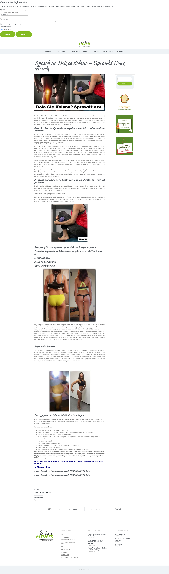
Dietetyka (61, 51)
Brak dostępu (118, 544)
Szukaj (124, 83)
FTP (4, 29)
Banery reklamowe (120, 534)
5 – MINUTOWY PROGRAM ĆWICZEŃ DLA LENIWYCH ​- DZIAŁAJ (95, 542)
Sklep (96, 51)
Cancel (7, 34)
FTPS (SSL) (10, 29)
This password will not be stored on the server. (13, 22)
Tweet (36, 492)
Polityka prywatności (70, 557)
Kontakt (120, 51)
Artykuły (49, 51)
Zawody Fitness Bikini (78, 51)
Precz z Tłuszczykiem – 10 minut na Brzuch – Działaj (97, 549)
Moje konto (108, 51)
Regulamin (65, 555)
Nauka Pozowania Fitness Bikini (68, 543)
